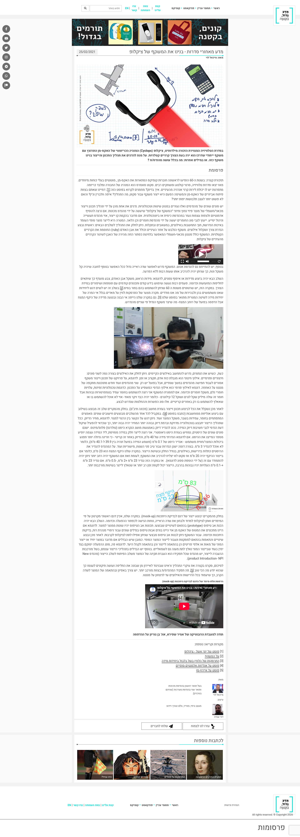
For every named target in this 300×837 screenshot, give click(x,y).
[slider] (203, 261)
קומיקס (176, 8)
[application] (200, 254)
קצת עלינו (158, 8)
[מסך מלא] (182, 261)
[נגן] (219, 261)
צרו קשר (134, 8)
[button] (85, 8)
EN (126, 8)
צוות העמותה (145, 8)
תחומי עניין (203, 8)
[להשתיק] (187, 261)
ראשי (216, 8)
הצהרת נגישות (231, 805)
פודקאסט (188, 8)
